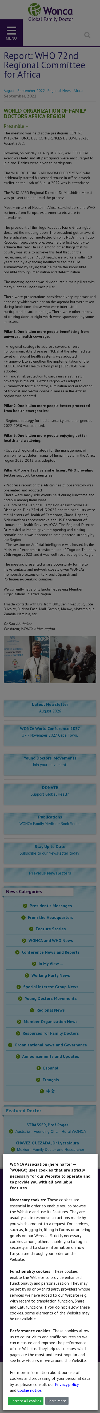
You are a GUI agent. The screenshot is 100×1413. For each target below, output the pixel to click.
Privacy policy (66, 1384)
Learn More (57, 1400)
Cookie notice (29, 1390)
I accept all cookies (25, 1400)
